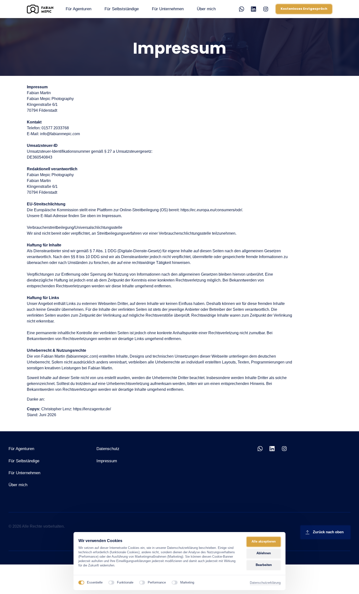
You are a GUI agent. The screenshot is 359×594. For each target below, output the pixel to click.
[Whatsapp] (243, 9)
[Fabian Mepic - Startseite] (40, 9)
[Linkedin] (255, 9)
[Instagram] (267, 9)
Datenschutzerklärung (265, 583)
